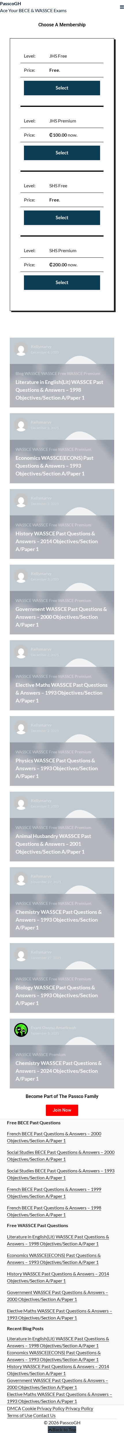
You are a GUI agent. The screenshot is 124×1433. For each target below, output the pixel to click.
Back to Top (64, 1429)
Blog (20, 373)
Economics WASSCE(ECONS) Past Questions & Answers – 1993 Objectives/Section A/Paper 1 (54, 466)
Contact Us (44, 1415)
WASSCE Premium (83, 373)
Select (62, 88)
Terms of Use (19, 1415)
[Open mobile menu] (122, 6)
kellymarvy (41, 346)
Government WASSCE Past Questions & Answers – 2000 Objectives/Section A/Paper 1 (61, 617)
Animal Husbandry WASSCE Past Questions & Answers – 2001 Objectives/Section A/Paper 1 (53, 844)
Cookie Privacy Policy (43, 1408)
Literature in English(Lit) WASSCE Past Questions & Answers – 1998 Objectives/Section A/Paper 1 (59, 390)
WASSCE (32, 373)
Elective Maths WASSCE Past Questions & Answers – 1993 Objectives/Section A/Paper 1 (62, 693)
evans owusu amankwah (53, 1027)
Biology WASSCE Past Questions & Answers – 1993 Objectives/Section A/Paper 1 (57, 995)
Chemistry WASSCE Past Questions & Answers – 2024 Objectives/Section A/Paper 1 (59, 1071)
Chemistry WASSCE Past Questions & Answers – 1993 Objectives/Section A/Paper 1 (59, 920)
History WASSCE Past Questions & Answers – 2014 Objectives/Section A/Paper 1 (57, 541)
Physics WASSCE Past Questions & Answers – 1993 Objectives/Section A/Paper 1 (57, 768)
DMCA (14, 1408)
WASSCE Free (53, 373)
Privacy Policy (79, 1408)
